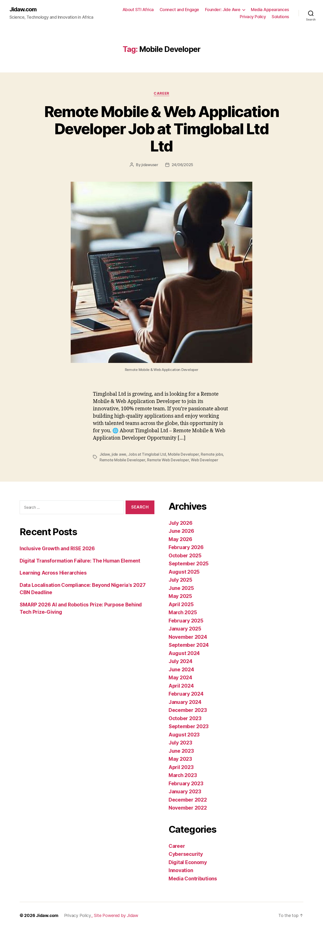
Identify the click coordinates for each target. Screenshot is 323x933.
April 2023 (181, 767)
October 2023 (185, 718)
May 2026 (180, 539)
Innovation (181, 870)
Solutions (280, 16)
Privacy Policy (253, 16)
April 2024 (181, 686)
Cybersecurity (186, 854)
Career (161, 93)
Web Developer (204, 460)
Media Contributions (193, 879)
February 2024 (186, 694)
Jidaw (105, 454)
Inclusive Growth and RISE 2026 (57, 548)
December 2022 (188, 800)
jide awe (119, 454)
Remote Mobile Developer (122, 460)
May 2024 (180, 678)
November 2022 (188, 808)
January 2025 (185, 629)
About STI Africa (138, 9)
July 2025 (180, 580)
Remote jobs (212, 454)
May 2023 (180, 759)
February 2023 (186, 783)
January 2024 (185, 702)
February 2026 (186, 547)
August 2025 (184, 572)
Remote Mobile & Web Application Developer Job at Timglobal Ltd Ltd (161, 128)
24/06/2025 (182, 164)
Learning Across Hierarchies (53, 573)
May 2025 (180, 596)
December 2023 (188, 710)
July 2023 (180, 743)
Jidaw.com (23, 9)
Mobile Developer (183, 454)
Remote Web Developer (168, 460)
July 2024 (180, 661)
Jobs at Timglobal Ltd (147, 454)
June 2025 (181, 588)
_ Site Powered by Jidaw (114, 915)
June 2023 (181, 751)
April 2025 (181, 604)
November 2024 (188, 637)
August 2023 (184, 735)
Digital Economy (188, 862)
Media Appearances (270, 9)
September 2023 (189, 726)
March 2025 (183, 612)
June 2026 (181, 531)
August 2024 (184, 653)
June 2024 (181, 669)
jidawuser (149, 164)
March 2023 (183, 775)
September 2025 (189, 564)
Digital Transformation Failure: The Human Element (80, 561)
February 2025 (186, 621)
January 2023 (185, 791)
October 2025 (185, 556)
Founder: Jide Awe (222, 9)
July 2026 (180, 523)
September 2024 (189, 645)
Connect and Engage (179, 9)
